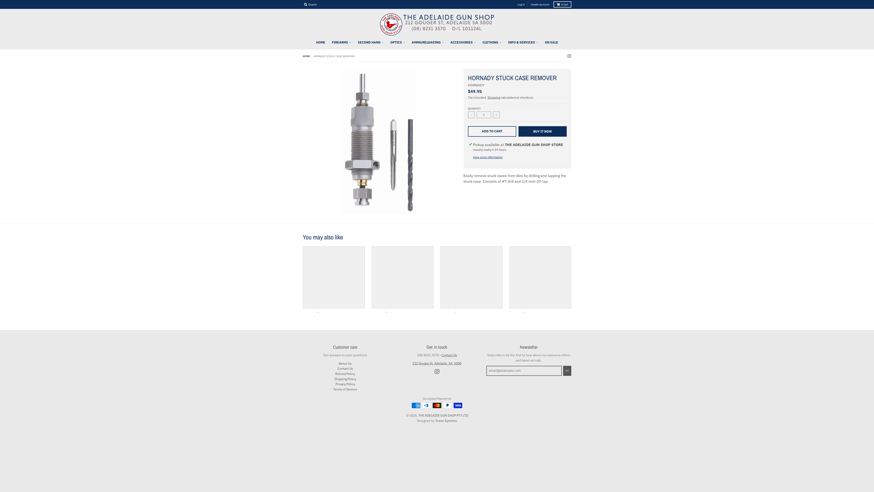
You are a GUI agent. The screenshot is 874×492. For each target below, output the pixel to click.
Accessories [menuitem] (461, 42)
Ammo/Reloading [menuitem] (426, 42)
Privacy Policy (345, 384)
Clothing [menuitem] (490, 42)
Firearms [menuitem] (340, 42)
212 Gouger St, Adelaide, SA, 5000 (436, 363)
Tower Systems (446, 421)
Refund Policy (345, 374)
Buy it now (542, 131)
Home (306, 56)
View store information (488, 157)
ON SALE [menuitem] (551, 42)
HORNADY (476, 85)
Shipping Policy (345, 379)
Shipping (494, 97)
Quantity (474, 108)
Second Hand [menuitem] (369, 42)
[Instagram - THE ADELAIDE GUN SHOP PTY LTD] (569, 56)
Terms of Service (345, 389)
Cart (564, 4)
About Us (345, 363)
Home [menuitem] (320, 42)
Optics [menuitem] (396, 42)
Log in (521, 4)
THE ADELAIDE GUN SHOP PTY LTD (443, 415)
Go (567, 370)
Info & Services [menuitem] (521, 42)
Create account (540, 4)
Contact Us (345, 368)
